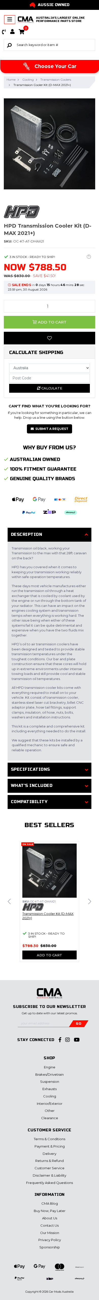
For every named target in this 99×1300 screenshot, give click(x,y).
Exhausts (49, 1089)
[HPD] (22, 211)
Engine (49, 1067)
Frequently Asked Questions (49, 1183)
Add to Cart (52, 322)
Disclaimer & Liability (49, 1175)
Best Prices (54, 5)
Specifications (30, 769)
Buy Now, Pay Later (49, 1211)
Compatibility (29, 801)
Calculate (51, 388)
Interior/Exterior (49, 1103)
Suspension (49, 1081)
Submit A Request (51, 429)
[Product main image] (49, 143)
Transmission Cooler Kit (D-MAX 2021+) (48, 916)
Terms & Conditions (49, 1139)
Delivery (49, 1154)
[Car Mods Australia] (26, 19)
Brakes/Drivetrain (49, 1074)
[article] (49, 904)
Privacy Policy (49, 1240)
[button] (4, 31)
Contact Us (49, 1225)
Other (50, 1111)
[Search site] (9, 45)
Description (26, 534)
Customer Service (49, 1168)
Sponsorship (49, 1247)
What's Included (31, 785)
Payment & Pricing (50, 1146)
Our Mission (49, 1233)
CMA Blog (49, 1203)
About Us (49, 1218)
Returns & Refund (49, 1161)
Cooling (49, 1096)
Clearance (49, 1118)
